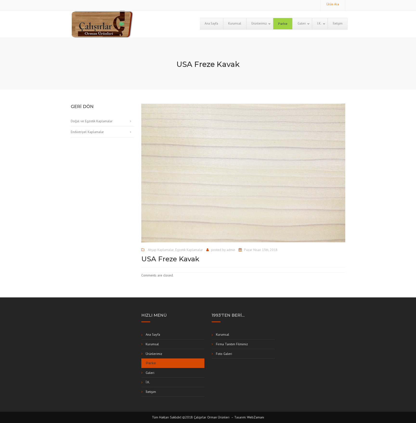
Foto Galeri (224, 354)
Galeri (150, 373)
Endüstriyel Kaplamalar (87, 132)
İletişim (151, 392)
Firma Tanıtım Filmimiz (232, 344)
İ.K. (148, 382)
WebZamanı (255, 417)
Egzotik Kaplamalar (189, 250)
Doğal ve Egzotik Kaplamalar (92, 121)
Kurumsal (152, 344)
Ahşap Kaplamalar (161, 250)
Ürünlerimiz (154, 354)
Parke (151, 363)
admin (231, 250)
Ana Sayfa (153, 334)
